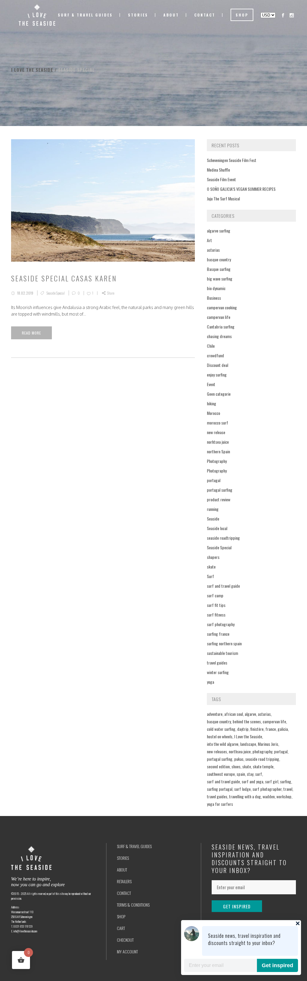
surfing (285, 781)
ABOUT (122, 869)
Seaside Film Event (221, 179)
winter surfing (218, 672)
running (213, 509)
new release (216, 432)
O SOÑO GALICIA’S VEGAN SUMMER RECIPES (241, 189)
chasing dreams (219, 336)
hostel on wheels (219, 736)
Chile (211, 346)
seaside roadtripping (223, 538)
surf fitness (216, 614)
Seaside (213, 518)
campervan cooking (222, 307)
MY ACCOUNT (127, 951)
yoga (210, 682)
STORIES (123, 858)
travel (287, 789)
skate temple (263, 766)
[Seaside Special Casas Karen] (103, 200)
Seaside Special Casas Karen (64, 278)
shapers (213, 557)
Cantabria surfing (220, 326)
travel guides (217, 662)
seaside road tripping (262, 759)
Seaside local (217, 528)
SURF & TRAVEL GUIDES (134, 846)
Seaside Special (55, 293)
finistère (257, 729)
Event (211, 384)
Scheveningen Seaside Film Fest (231, 160)
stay (250, 774)
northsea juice (240, 751)
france (270, 729)
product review (218, 499)
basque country (219, 259)
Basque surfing (219, 269)
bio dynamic (216, 288)
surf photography (220, 624)
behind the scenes (247, 721)
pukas (238, 759)
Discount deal (217, 365)
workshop (283, 796)
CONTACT (124, 893)
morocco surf (217, 422)
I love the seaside (32, 69)
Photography (217, 461)
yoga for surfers (220, 804)
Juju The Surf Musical (223, 198)
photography (262, 751)
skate (211, 566)
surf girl (271, 781)
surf (258, 774)
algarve (250, 714)
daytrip (243, 729)
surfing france (218, 634)
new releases (217, 751)
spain (241, 774)
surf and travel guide (223, 586)
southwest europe (221, 774)
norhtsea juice (218, 442)
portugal (213, 480)
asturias (213, 250)
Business (214, 298)
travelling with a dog (245, 796)
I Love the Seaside (248, 736)
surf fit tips (216, 605)
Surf (210, 576)
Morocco (213, 413)
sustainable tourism (222, 653)
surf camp (215, 595)
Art (209, 240)
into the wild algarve (222, 744)
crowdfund (215, 355)
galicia (283, 729)
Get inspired (277, 965)
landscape (248, 744)
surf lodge (242, 789)
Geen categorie (219, 394)
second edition (218, 766)
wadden (269, 796)
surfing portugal (219, 789)
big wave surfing (219, 278)
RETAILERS (124, 881)
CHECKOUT (125, 940)
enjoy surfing (217, 374)
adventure (214, 714)
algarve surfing (218, 230)
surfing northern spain (224, 643)
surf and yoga (252, 781)
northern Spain (218, 451)
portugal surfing (219, 490)
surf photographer (267, 789)
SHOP (121, 916)
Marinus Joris (268, 744)
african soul (233, 714)
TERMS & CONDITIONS (133, 905)
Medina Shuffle (218, 169)
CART (121, 928)
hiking (211, 403)
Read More (31, 332)
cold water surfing (221, 729)
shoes (235, 766)
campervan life (218, 317)
